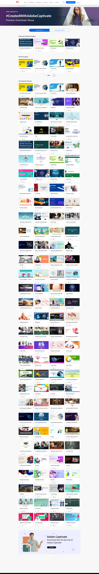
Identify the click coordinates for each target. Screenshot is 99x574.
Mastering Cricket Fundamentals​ (25, 193)
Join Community (71, 2)
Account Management (39, 522)
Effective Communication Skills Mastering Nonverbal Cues (45, 250)
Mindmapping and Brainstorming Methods (73, 322)
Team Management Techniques (25, 293)
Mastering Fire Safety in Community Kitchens (58, 451)
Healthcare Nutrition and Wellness (72, 494)
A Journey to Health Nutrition (56, 236)
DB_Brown (52, 237)
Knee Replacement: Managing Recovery (57, 408)
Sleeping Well (53, 107)
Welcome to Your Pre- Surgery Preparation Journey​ (59, 121)
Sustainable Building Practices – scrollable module (59, 207)
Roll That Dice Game (54, 150)
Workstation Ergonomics (39, 164)
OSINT (36, 136)
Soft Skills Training (54, 179)
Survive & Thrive (53, 68)
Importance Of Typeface (70, 107)
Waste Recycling (53, 48)
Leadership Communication (71, 522)
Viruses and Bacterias (23, 179)
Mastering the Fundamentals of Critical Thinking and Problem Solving (63, 250)
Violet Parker (68, 94)
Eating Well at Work (38, 307)
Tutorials (51, 2)
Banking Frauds (37, 393)
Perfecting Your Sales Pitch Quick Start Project (74, 422)
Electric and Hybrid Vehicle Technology (26, 379)
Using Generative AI (69, 293)
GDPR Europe (37, 322)
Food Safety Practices (23, 107)
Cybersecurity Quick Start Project (25, 422)
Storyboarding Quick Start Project (72, 408)
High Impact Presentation (24, 436)
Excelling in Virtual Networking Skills (57, 336)
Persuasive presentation (55, 508)
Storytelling (53, 479)
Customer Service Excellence (71, 222)
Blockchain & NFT (38, 365)
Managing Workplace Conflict (25, 393)
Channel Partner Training (39, 48)
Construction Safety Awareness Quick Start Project (74, 436)
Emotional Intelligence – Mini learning (26, 279)
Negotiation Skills (38, 436)
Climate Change (68, 365)
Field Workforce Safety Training (25, 68)
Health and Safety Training (39, 350)
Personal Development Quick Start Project (58, 422)
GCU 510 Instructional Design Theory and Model (74, 379)
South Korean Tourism (70, 193)
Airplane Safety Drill (54, 193)
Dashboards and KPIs (69, 307)
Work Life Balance (69, 479)
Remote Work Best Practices (71, 93)
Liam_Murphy (22, 94)
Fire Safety (68, 465)
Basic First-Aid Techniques (55, 307)
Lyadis (51, 49)
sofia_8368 (67, 123)
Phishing (52, 436)
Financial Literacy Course (24, 164)
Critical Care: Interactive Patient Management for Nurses (45, 68)
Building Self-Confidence (24, 322)
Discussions (46, 2)
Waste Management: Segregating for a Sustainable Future (29, 408)
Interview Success (69, 350)
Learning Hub (38, 2)
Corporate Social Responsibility (71, 279)
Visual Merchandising (69, 68)
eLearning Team (37, 49)
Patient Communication (70, 393)
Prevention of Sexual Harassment (41, 494)
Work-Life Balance (69, 207)
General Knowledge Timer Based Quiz (72, 236)
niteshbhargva (22, 509)
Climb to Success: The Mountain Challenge (42, 107)
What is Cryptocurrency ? (55, 322)
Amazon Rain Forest (69, 451)
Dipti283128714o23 (53, 194)
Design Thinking (53, 365)
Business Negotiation (38, 207)
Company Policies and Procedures (72, 136)
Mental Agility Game (38, 121)
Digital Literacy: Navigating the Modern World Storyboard (30, 250)
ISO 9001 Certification (54, 279)
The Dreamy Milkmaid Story (40, 236)
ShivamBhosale (22, 495)
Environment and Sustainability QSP (26, 451)
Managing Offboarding (70, 164)
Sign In (78, 2)
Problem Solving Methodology (25, 365)
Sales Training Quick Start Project (41, 422)
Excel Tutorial (68, 179)
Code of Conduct (38, 508)
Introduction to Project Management (41, 222)
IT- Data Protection (54, 494)
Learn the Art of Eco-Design (40, 279)
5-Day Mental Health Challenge (71, 121)
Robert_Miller (68, 49)
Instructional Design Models (24, 236)
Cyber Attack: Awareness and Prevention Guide (43, 150)
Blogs (25, 2)
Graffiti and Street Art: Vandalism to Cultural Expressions (29, 465)
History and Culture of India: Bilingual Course (58, 293)
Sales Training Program (24, 136)
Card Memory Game (69, 48)
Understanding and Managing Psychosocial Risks (59, 379)
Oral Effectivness (38, 264)
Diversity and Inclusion (55, 522)
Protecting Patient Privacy (39, 479)
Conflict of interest (69, 508)
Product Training (22, 350)
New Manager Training (23, 336)
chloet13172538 (68, 180)
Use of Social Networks (39, 293)
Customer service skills (24, 508)
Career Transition (54, 136)
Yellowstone (22, 494)
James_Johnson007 (53, 395)
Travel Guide (53, 393)
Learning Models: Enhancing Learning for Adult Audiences (45, 451)
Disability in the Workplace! (55, 350)
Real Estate (21, 264)
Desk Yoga (37, 465)
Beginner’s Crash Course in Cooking (41, 408)
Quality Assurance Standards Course (26, 48)
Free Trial (51, 547)
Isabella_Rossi (53, 123)
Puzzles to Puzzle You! (23, 207)
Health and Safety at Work (39, 379)
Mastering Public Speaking (24, 479)
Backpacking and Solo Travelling (40, 336)
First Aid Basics (37, 193)
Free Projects (31, 2)
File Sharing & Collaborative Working (26, 222)
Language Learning (23, 121)
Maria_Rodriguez (22, 49)
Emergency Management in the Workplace (58, 264)
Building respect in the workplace (25, 522)
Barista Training (53, 222)
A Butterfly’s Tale (69, 150)
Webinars (57, 2)
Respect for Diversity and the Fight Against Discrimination (76, 264)
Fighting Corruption (69, 250)
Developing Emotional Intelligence (72, 336)
